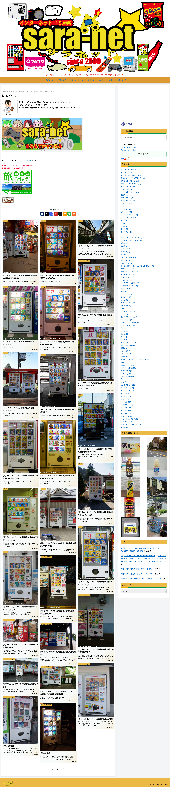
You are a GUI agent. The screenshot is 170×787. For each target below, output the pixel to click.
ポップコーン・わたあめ (130, 342)
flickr (134, 150)
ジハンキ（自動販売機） (134, 178)
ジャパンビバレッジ (129, 215)
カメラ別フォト (128, 385)
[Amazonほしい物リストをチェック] (65, 214)
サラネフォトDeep (132, 175)
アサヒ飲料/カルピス (130, 192)
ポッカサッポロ (128, 232)
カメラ (127, 410)
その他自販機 (127, 371)
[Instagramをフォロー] (51, 214)
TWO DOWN (127, 277)
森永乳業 (125, 246)
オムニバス (126, 280)
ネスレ (124, 235)
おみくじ (125, 351)
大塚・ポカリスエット (130, 198)
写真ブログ (129, 172)
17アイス (125, 314)
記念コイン (126, 354)
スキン (124, 331)
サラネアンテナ (129, 169)
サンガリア (126, 209)
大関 (124, 291)
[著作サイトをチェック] (42, 214)
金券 (123, 362)
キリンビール (127, 297)
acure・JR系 (126, 263)
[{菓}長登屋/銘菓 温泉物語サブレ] (130, 447)
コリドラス (128, 422)
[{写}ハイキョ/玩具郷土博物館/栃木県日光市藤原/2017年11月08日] (157, 447)
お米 (124, 337)
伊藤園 (124, 195)
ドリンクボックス (128, 186)
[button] (164, 137)
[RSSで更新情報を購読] (74, 214)
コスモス (125, 339)
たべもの (128, 413)
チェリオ (125, 220)
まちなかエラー (127, 391)
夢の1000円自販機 (128, 368)
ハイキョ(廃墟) (128, 376)
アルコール (126, 288)
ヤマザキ (125, 252)
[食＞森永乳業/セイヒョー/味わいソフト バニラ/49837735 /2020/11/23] (157, 467)
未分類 (124, 427)
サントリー (126, 212)
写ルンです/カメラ (128, 365)
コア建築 (128, 393)
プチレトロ (128, 382)
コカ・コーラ (127, 203)
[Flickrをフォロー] (60, 214)
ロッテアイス (127, 320)
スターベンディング (129, 274)
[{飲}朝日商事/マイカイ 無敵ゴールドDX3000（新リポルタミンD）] (130, 467)
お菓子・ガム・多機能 (130, 322)
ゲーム (127, 416)
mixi (129, 150)
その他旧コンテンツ (132, 424)
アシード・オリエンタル (131, 184)
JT (123, 223)
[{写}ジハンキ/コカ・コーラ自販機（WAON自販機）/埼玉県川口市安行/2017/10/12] (157, 527)
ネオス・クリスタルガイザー (132, 237)
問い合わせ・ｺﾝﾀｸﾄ (129, 147)
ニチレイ (125, 308)
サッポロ (125, 206)
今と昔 (124, 379)
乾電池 (124, 348)
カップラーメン (128, 325)
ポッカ (124, 229)
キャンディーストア (129, 271)
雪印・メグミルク (128, 257)
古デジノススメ (127, 388)
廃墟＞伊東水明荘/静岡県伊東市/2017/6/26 (136, 569)
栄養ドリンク (127, 260)
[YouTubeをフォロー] (56, 214)
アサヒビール (127, 294)
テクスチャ (126, 396)
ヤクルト (125, 249)
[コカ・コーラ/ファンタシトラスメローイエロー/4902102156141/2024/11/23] (130, 487)
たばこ (124, 334)
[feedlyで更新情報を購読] (69, 214)
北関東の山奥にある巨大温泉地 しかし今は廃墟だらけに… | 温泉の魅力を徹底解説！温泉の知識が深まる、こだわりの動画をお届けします (143, 558)
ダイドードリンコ (129, 218)
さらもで (158, 578)
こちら (29, 160)
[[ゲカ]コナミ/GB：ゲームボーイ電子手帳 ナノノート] (130, 527)
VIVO (124, 226)
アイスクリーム (128, 311)
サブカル (128, 405)
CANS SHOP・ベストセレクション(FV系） (137, 266)
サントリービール (128, 303)
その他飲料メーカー (129, 286)
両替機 (124, 356)
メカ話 (127, 402)
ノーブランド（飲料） (130, 283)
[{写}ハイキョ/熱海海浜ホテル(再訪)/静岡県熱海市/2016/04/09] (157, 507)
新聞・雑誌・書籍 (128, 345)
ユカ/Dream (127, 189)
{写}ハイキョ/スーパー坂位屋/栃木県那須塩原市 (138, 556)
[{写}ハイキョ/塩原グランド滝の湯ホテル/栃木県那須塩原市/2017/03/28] (157, 487)
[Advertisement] (135, 108)
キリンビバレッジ (128, 201)
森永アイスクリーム (129, 317)
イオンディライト (128, 269)
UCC (123, 254)
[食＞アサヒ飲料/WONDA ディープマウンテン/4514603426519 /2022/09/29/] (130, 507)
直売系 (124, 328)
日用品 (127, 407)
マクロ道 (128, 399)
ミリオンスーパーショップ (131, 240)
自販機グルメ (127, 305)
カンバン (126, 373)
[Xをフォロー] (47, 214)
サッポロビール (128, 300)
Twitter (123, 150)
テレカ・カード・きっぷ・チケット (135, 359)
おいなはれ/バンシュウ (130, 181)
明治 (124, 243)
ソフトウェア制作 (130, 419)
